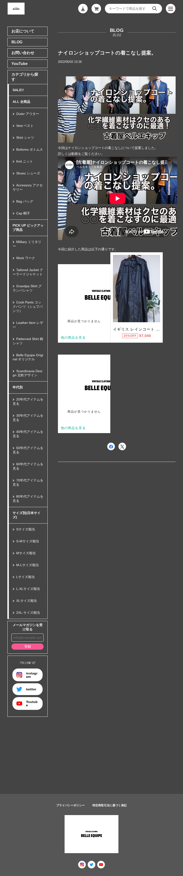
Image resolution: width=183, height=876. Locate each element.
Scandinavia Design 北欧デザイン (27, 373)
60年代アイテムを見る (28, 466)
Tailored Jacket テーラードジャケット (28, 272)
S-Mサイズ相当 (27, 541)
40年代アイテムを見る (28, 434)
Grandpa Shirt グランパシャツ (27, 288)
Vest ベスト (25, 126)
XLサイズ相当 (26, 601)
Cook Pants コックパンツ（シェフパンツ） (28, 306)
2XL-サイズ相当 (28, 612)
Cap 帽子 (23, 213)
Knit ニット (24, 161)
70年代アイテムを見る (28, 482)
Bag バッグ (24, 201)
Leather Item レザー (28, 325)
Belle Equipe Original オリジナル (28, 357)
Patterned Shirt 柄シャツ (28, 341)
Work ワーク (25, 258)
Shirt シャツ (25, 137)
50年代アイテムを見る (28, 450)
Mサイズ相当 (26, 553)
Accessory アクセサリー (28, 187)
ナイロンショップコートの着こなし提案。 (107, 52)
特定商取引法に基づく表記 (109, 805)
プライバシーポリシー (70, 805)
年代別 (18, 387)
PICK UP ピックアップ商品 (28, 227)
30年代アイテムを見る (28, 418)
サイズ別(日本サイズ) (27, 515)
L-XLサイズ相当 (28, 589)
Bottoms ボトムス (29, 149)
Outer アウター (27, 114)
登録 (27, 646)
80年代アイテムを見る (28, 499)
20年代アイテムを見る (28, 401)
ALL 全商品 (21, 102)
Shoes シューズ (28, 173)
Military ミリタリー (27, 244)
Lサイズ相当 (25, 577)
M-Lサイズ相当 (27, 565)
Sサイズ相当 (25, 529)
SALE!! (18, 90)
